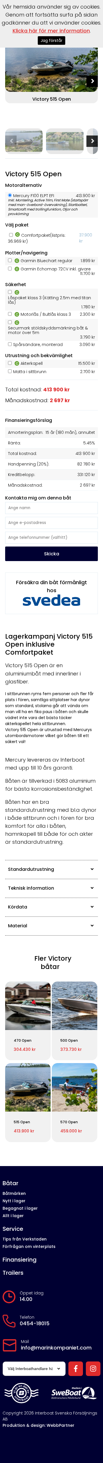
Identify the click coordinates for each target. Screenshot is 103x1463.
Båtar (10, 1183)
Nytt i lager (14, 1201)
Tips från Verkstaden (25, 1239)
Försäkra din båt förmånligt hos (51, 586)
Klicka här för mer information (51, 30)
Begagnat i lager (20, 1208)
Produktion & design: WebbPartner (38, 1425)
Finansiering (20, 1260)
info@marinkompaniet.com (56, 1347)
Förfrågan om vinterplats (29, 1246)
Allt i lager (13, 1216)
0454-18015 (34, 1323)
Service (13, 1229)
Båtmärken (14, 1193)
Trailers (13, 1273)
